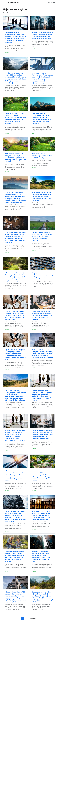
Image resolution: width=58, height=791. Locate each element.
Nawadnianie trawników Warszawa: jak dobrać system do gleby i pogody (42, 156)
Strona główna (51, 2)
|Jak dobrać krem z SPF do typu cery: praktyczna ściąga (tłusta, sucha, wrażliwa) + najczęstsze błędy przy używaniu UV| (42, 236)
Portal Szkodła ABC (11, 2)
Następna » (33, 618)
